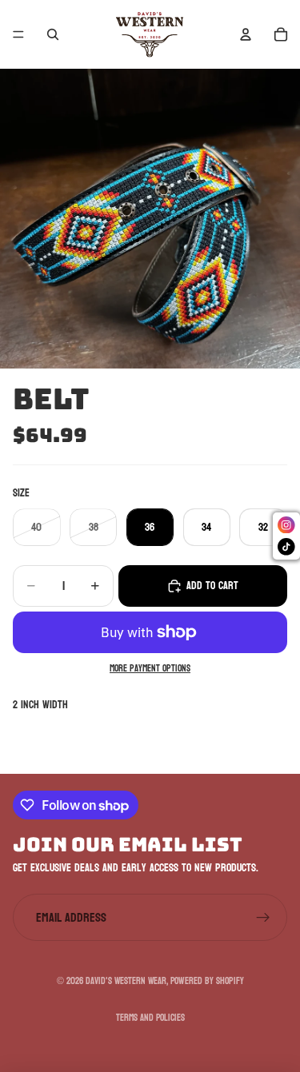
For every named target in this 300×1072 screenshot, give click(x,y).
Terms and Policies (150, 1017)
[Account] (245, 34)
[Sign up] (263, 918)
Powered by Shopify (207, 981)
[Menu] (18, 34)
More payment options (150, 669)
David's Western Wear (126, 981)
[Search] (52, 34)
